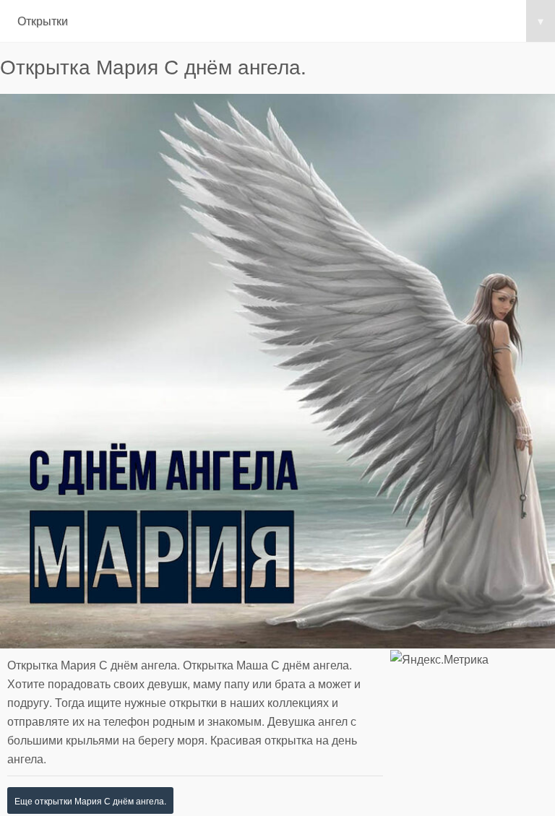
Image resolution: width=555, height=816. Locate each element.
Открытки (280, 20)
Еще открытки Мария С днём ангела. (90, 800)
